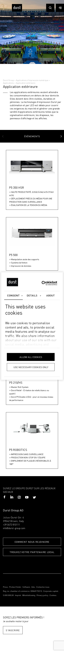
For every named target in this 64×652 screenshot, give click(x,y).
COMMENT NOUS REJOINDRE (32, 541)
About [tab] (50, 295)
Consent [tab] (13, 295)
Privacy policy (42, 595)
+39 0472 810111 (11, 525)
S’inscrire (13, 630)
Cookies (53, 595)
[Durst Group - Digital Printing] (17, 10)
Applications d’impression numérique (32, 80)
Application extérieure (25, 82)
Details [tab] (32, 295)
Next (61, 136)
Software (26, 587)
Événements (32, 136)
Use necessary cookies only (30, 367)
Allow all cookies (30, 356)
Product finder (15, 587)
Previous (3, 136)
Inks (33, 587)
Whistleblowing (28, 595)
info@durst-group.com (14, 528)
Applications (8, 82)
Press (5, 587)
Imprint (18, 595)
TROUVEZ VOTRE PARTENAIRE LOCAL (32, 552)
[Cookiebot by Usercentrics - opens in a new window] (44, 283)
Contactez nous (42, 587)
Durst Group (8, 80)
